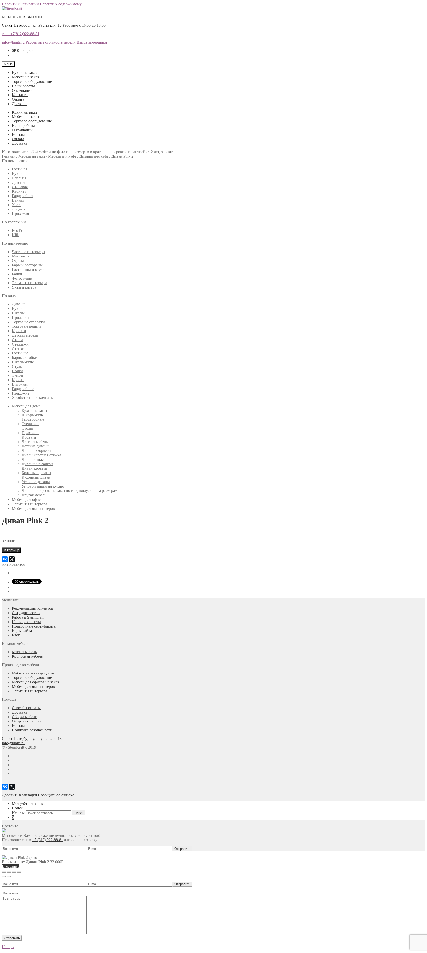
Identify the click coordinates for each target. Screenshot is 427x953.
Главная (8, 156)
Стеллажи (20, 344)
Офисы (18, 260)
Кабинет (19, 191)
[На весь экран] (14, 872)
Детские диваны (35, 446)
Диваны (18, 304)
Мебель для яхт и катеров (33, 508)
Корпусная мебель (27, 656)
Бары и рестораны (27, 265)
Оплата (18, 99)
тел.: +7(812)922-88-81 (20, 34)
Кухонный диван (36, 477)
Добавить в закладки (19, 795)
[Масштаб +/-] (19, 872)
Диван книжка (34, 459)
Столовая (20, 187)
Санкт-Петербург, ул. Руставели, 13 (32, 25)
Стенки (18, 349)
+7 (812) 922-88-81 (47, 840)
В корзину (11, 550)
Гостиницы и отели (28, 269)
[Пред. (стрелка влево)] (4, 876)
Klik (15, 235)
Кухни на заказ (24, 72)
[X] (12, 559)
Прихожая (20, 213)
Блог (16, 635)
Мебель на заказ (25, 77)
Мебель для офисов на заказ (35, 682)
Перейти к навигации (20, 4)
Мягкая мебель (24, 652)
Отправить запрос (27, 721)
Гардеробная (22, 196)
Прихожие (20, 393)
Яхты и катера (24, 287)
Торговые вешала (26, 326)
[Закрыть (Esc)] (4, 872)
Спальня (19, 178)
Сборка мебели (24, 717)
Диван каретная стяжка (41, 455)
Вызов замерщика (92, 42)
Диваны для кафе (93, 156)
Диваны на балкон (37, 464)
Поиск (17, 808)
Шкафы (18, 313)
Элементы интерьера (29, 283)
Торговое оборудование (32, 81)
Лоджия (18, 209)
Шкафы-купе (23, 362)
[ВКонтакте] (5, 559)
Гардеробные (23, 389)
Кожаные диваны (36, 473)
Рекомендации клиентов (32, 608)
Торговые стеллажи (28, 322)
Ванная (18, 200)
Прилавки (20, 317)
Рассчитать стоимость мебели (51, 42)
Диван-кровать (34, 468)
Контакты (20, 95)
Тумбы (17, 375)
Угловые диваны (36, 482)
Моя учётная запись (28, 803)
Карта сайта (22, 630)
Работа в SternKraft (27, 617)
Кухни (17, 173)
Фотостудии (22, 278)
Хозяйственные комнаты (33, 397)
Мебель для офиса (27, 499)
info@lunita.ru (13, 42)
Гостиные (20, 353)
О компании (22, 90)
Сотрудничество (26, 613)
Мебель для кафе (62, 156)
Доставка (19, 104)
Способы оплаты (26, 708)
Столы (17, 340)
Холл (16, 205)
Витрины (20, 384)
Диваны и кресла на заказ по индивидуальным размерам (69, 490)
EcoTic (17, 230)
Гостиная (19, 169)
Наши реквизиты (26, 622)
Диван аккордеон (36, 450)
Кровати (19, 331)
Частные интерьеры (28, 252)
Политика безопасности (32, 730)
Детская (18, 182)
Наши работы (23, 86)
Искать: (18, 813)
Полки (17, 371)
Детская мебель (25, 335)
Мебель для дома (26, 406)
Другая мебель (34, 495)
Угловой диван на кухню (43, 486)
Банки (17, 274)
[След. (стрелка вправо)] (9, 876)
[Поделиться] (9, 872)
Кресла (18, 380)
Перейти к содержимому (61, 4)
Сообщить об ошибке (56, 795)
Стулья (17, 366)
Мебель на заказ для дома (33, 673)
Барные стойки (24, 357)
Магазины (20, 256)
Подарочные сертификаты (34, 626)
